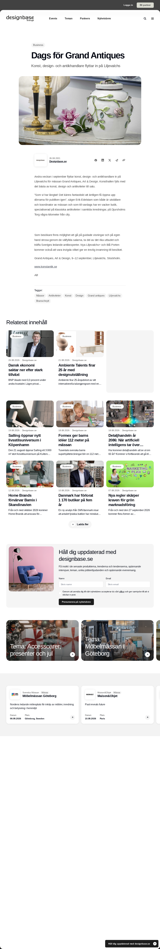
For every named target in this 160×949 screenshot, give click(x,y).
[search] (145, 18)
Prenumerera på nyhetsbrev (76, 602)
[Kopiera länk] (123, 160)
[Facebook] (96, 160)
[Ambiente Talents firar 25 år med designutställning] (80, 358)
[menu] (152, 18)
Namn (62, 578)
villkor (122, 591)
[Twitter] (110, 160)
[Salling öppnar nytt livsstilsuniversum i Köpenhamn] (30, 428)
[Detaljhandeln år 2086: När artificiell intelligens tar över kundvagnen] (130, 428)
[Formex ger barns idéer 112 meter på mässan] (80, 428)
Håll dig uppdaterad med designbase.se (129, 943)
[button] (72, 654)
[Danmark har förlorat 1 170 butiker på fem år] (80, 488)
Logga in (128, 5)
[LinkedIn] (103, 160)
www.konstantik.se (45, 266)
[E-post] (117, 160)
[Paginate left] (8, 640)
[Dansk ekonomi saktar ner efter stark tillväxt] (30, 358)
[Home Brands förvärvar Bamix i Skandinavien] (30, 488)
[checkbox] (60, 593)
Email (108, 578)
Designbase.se (58, 161)
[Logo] (20, 18)
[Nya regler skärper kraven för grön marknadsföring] (130, 488)
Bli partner (145, 5)
